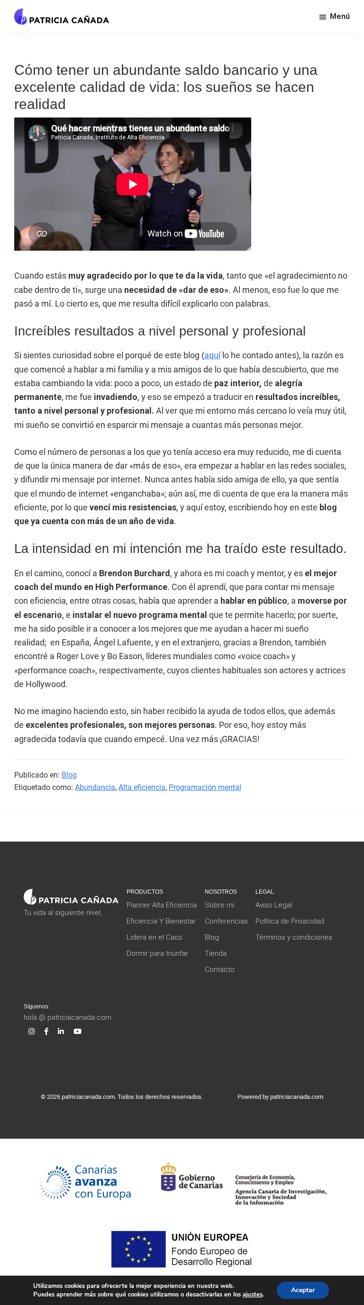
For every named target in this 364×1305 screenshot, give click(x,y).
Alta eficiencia (141, 787)
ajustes (253, 1294)
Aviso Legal (273, 905)
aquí (212, 355)
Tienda (216, 953)
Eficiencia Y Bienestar (161, 921)
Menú (340, 16)
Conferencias (226, 921)
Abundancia (95, 787)
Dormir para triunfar (157, 953)
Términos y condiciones (293, 937)
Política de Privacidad (289, 921)
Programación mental (205, 787)
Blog (69, 774)
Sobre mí (219, 905)
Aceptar (303, 1290)
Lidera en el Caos (154, 937)
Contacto (220, 969)
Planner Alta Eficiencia (162, 905)
